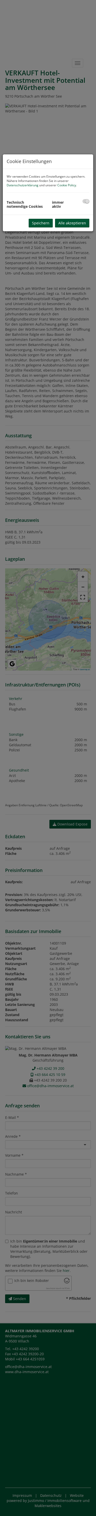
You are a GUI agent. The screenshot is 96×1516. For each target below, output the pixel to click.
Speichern (40, 223)
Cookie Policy (66, 185)
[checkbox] (85, 201)
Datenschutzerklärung (22, 185)
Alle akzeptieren (72, 223)
